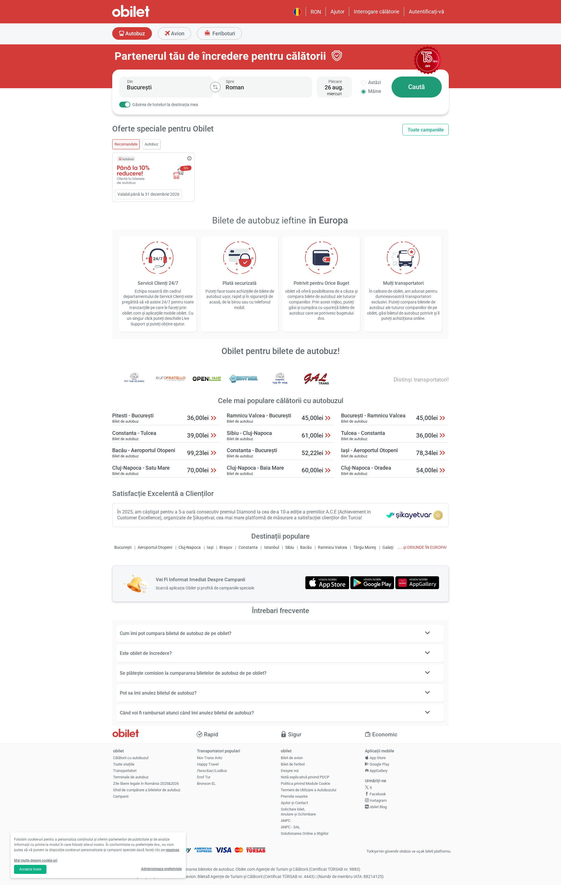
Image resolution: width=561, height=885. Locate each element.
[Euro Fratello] (170, 382)
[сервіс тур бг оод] (280, 382)
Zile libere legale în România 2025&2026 (146, 783)
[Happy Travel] (243, 382)
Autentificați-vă (426, 11)
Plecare (335, 81)
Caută (416, 87)
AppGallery (378, 770)
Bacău (306, 547)
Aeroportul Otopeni (155, 547)
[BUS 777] (134, 382)
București (122, 547)
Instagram (378, 800)
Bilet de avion (292, 758)
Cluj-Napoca (190, 547)
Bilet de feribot (293, 764)
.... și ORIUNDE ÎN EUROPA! (422, 547)
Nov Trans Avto (209, 758)
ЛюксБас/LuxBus (212, 770)
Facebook (377, 794)
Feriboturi (223, 33)
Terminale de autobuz (130, 777)
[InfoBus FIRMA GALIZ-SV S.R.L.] (316, 382)
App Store (377, 758)
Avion (177, 33)
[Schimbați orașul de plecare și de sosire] (215, 87)
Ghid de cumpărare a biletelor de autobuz (146, 790)
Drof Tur (203, 777)
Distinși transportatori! (421, 379)
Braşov (225, 547)
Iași (210, 547)
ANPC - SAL (290, 827)
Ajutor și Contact (294, 803)
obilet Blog (378, 807)
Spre (230, 81)
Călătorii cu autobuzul (130, 758)
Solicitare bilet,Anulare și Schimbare (298, 811)
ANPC (285, 820)
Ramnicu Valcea (332, 547)
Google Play (379, 764)
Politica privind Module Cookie (305, 783)
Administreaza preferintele (161, 869)
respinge (172, 850)
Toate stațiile (123, 764)
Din (130, 81)
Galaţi (387, 547)
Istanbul (271, 547)
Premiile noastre (294, 796)
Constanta (248, 547)
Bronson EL (206, 783)
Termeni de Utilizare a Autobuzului (308, 790)
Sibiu (289, 547)
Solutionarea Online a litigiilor (304, 833)
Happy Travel (208, 764)
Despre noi (290, 770)
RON (316, 12)
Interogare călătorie (376, 11)
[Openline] (206, 382)
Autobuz (134, 33)
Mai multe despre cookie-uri (35, 860)
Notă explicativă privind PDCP (305, 777)
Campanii (121, 796)
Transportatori (124, 770)
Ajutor (337, 11)
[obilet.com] (145, 16)
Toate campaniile (426, 130)
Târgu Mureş (364, 547)
